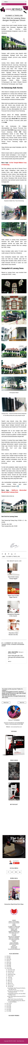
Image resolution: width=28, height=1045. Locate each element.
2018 (7, 968)
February (10, 985)
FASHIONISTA (14, 930)
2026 (7, 956)
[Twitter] (12, 872)
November (10, 971)
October (10, 973)
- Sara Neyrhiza (20, 1041)
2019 (7, 966)
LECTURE (14, 934)
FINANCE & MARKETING (14, 931)
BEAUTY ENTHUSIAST (14, 921)
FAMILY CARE (14, 929)
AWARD (14, 920)
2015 (7, 1006)
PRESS (14, 941)
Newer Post (6, 702)
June (9, 979)
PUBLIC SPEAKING (14, 943)
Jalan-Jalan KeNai (13, 652)
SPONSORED (14, 948)
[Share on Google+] (15, 554)
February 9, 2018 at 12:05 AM (15, 652)
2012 (7, 1011)
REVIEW (14, 945)
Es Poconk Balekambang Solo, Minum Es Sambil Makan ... (16, 1001)
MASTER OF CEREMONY (14, 936)
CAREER (14, 925)
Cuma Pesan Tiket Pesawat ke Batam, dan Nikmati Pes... (16, 988)
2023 (7, 960)
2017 (7, 1003)
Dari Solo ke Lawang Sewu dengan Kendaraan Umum (15, 991)
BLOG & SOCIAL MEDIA (14, 922)
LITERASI (14, 935)
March (9, 983)
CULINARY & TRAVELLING (14, 15)
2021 (7, 963)
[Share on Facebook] (2, 554)
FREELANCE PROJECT (14, 932)
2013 (7, 1009)
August (9, 975)
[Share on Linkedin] (12, 554)
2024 (7, 959)
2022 (7, 962)
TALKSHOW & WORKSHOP (14, 949)
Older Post (22, 702)
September (10, 974)
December (10, 969)
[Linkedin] (20, 872)
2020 (7, 965)
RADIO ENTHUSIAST (14, 944)
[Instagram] (16, 872)
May (9, 980)
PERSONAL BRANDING (14, 939)
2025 (7, 957)
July (9, 977)
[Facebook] (8, 872)
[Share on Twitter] (5, 554)
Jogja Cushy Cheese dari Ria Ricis (15, 999)
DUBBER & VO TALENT (14, 927)
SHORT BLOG (14, 946)
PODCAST (14, 940)
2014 (7, 1008)
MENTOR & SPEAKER (14, 937)
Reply (9, 661)
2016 (7, 1005)
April (9, 982)
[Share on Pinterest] (8, 554)
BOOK (14, 924)
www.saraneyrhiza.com (16, 726)
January (10, 986)
